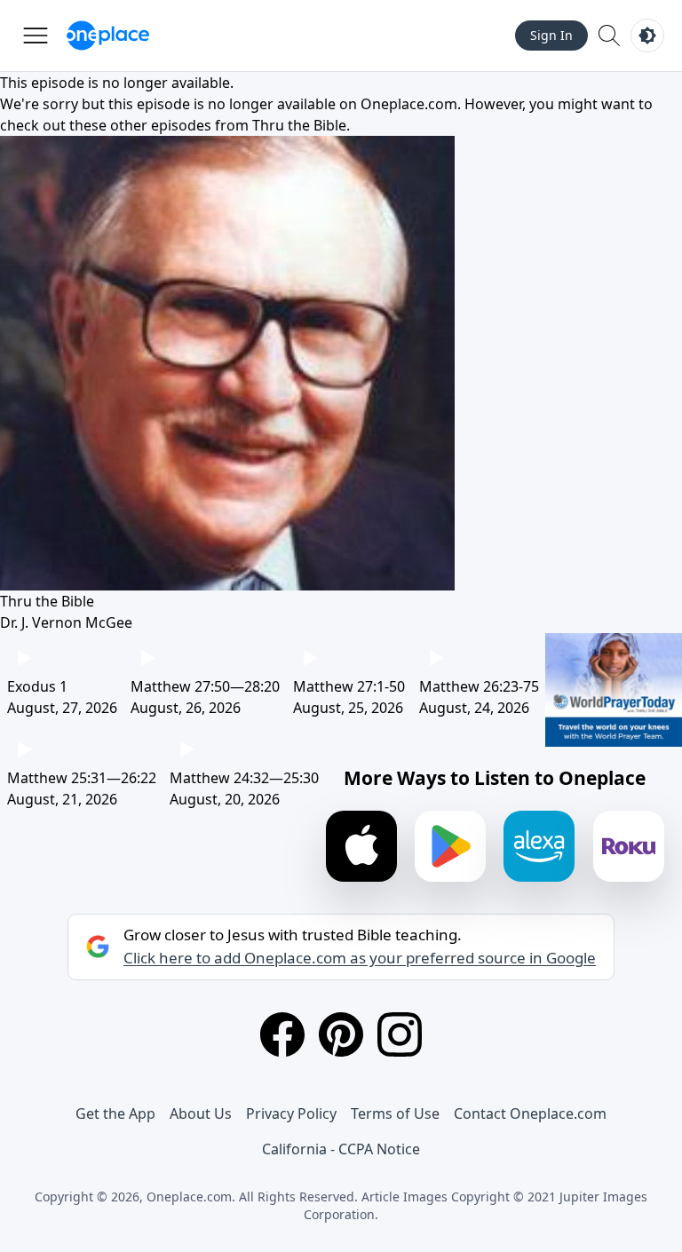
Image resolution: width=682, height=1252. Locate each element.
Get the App (115, 1113)
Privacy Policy (291, 1113)
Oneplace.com (409, 104)
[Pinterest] (341, 1034)
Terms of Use (395, 1113)
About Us (201, 1113)
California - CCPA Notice (341, 1149)
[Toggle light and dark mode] (647, 35)
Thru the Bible (299, 125)
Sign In (551, 35)
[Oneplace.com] (108, 35)
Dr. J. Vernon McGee (66, 622)
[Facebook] (282, 1034)
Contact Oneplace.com (530, 1113)
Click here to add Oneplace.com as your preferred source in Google (359, 958)
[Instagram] (399, 1034)
